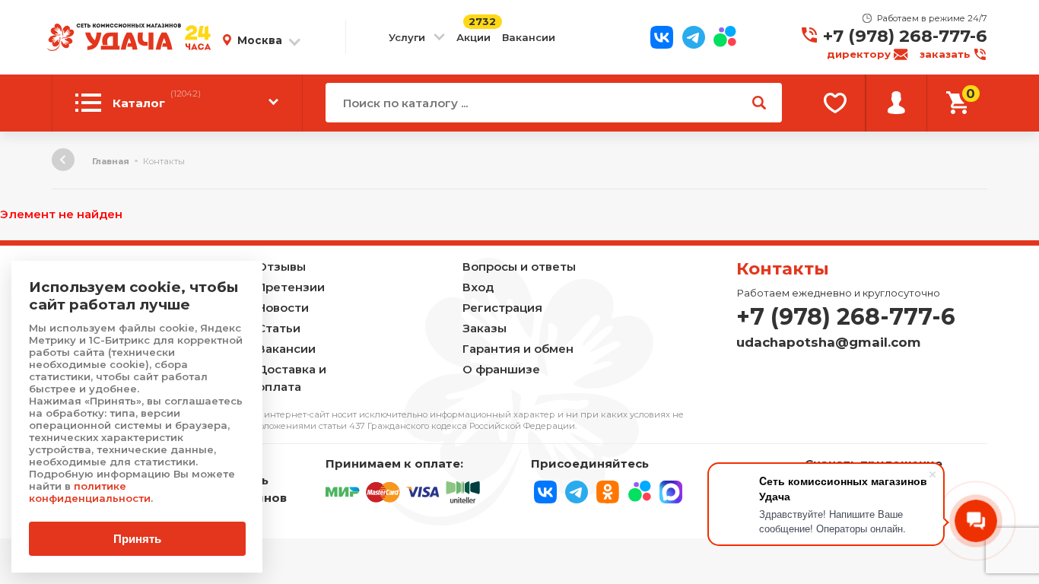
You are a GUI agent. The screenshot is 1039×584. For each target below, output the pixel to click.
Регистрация (502, 307)
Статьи (278, 328)
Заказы (484, 328)
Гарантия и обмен (518, 348)
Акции (473, 37)
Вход (478, 287)
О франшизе (501, 369)
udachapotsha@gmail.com (828, 342)
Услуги (407, 37)
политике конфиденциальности (90, 492)
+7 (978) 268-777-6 (905, 35)
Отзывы (281, 266)
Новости (283, 307)
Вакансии (528, 37)
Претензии (291, 287)
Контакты (782, 268)
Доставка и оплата (291, 378)
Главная (110, 161)
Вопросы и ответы (519, 266)
